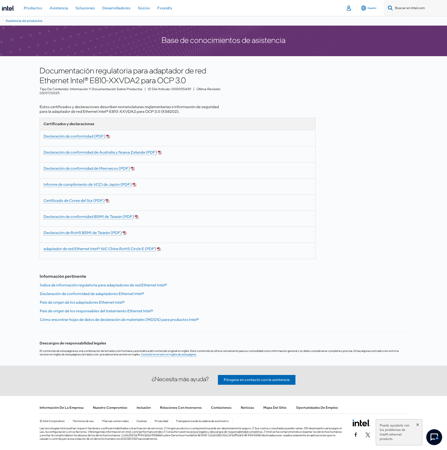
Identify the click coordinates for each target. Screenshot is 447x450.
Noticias (247, 407)
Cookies (141, 421)
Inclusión (144, 407)
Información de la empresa (62, 407)
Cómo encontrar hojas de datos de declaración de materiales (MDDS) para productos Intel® (119, 319)
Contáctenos (221, 407)
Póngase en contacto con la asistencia (257, 379)
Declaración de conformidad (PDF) (74, 136)
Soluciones (85, 8)
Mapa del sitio (275, 407)
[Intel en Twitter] (368, 434)
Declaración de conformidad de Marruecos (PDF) (87, 168)
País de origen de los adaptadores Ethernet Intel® (82, 302)
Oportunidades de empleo (317, 407)
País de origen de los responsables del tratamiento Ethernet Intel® (96, 311)
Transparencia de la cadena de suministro (202, 421)
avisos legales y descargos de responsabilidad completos (226, 432)
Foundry (164, 8)
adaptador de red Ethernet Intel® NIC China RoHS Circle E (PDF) (100, 248)
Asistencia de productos (24, 21)
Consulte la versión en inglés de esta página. (168, 354)
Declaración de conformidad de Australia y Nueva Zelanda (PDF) (100, 152)
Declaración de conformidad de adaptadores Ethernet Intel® (92, 293)
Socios (144, 8)
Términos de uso (83, 421)
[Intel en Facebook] (355, 434)
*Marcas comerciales (115, 421)
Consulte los (129, 435)
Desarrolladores (116, 8)
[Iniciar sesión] (349, 8)
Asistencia (59, 8)
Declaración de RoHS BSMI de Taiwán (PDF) (83, 232)
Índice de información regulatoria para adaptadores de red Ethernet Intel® (103, 285)
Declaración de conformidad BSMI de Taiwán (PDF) (89, 216)
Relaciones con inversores (181, 407)
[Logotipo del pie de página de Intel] (361, 422)
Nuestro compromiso (110, 407)
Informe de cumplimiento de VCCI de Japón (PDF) (88, 184)
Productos (33, 8)
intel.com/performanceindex (144, 432)
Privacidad (161, 421)
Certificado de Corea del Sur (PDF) (74, 200)
